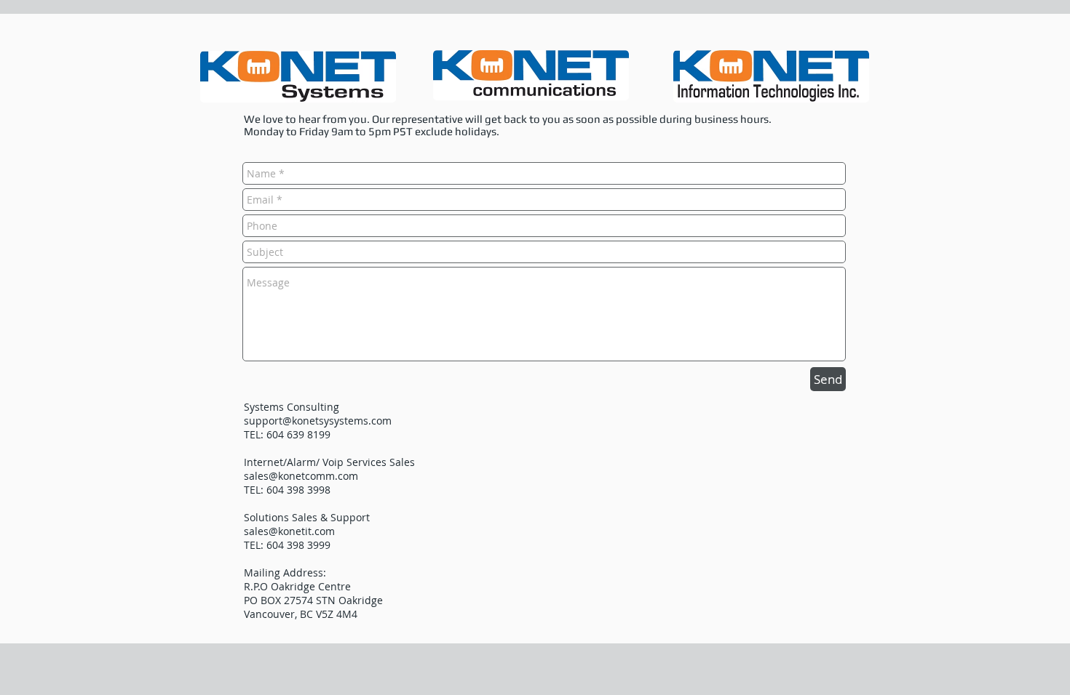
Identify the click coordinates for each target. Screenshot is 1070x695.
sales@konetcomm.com (301, 476)
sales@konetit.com (289, 531)
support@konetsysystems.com (318, 420)
